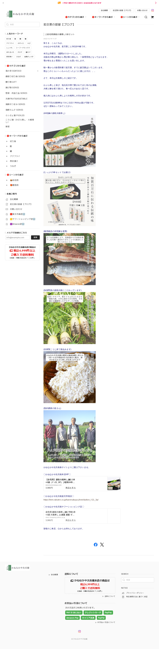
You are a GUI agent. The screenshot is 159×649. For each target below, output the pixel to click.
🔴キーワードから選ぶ (102, 17)
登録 (35, 237)
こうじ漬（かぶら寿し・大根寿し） (20, 121)
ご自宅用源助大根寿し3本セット (60, 34)
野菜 (8, 127)
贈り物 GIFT (11, 82)
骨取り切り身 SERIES (15, 76)
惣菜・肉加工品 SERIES (16, 93)
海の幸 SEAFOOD (13, 71)
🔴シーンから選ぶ (128, 17)
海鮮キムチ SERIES (14, 110)
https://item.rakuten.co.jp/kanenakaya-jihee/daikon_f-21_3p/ (70, 500)
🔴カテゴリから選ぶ (74, 17)
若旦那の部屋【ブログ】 (122, 10)
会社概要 (104, 10)
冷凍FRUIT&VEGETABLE (16, 99)
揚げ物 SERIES (12, 88)
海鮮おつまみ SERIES (15, 104)
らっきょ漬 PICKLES (15, 115)
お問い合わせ (142, 10)
